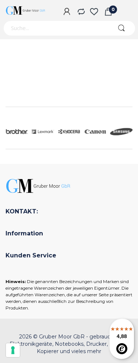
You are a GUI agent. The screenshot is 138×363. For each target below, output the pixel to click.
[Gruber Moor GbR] (26, 10)
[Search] (121, 28)
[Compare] (80, 12)
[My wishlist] (94, 12)
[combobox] (55, 28)
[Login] (67, 12)
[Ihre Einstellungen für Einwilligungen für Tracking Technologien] (13, 350)
